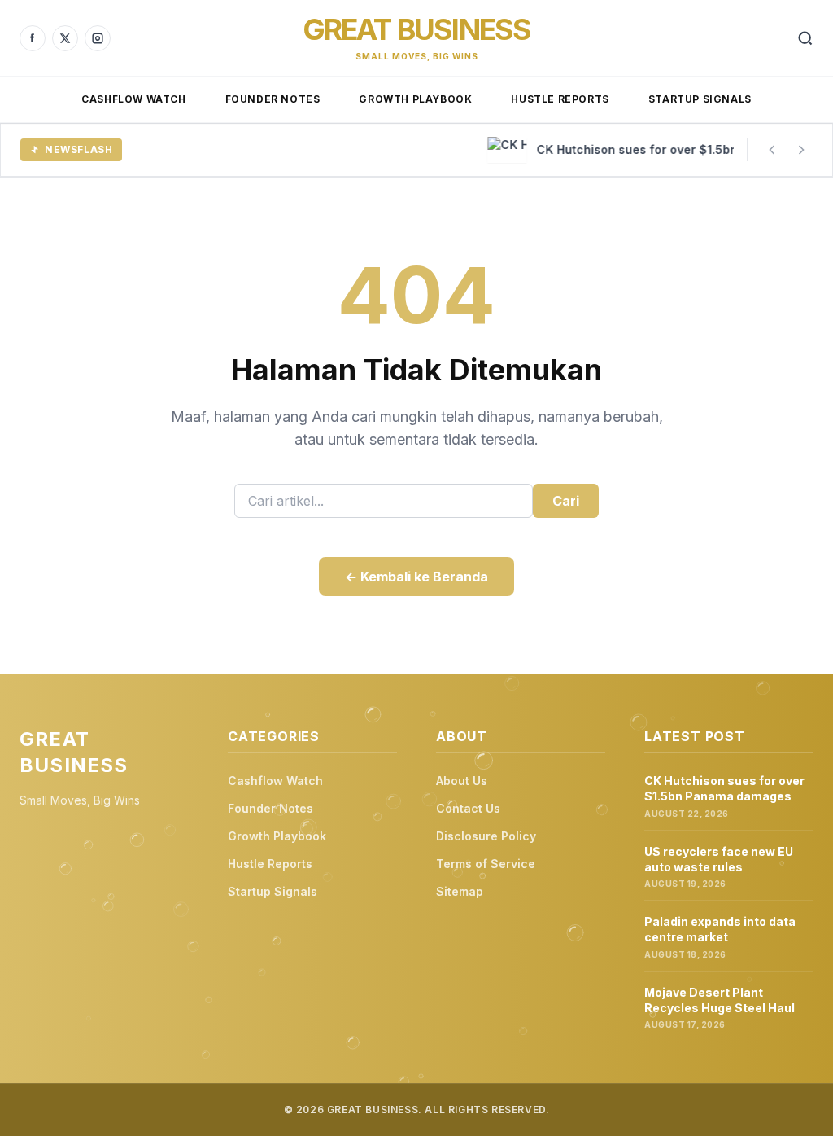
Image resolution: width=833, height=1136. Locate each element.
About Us (461, 780)
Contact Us (468, 808)
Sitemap (459, 891)
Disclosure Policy (486, 836)
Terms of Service (485, 864)
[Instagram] (98, 38)
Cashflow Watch (133, 99)
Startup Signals (700, 99)
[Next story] (801, 149)
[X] (65, 38)
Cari (565, 501)
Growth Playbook (415, 99)
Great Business (417, 29)
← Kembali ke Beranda (416, 576)
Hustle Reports (559, 99)
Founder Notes (273, 99)
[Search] (805, 38)
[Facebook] (33, 38)
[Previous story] (772, 149)
